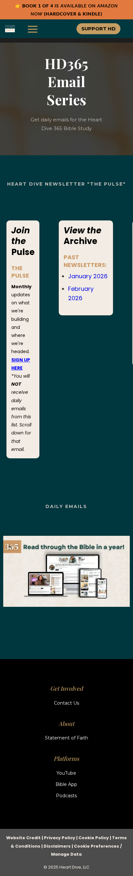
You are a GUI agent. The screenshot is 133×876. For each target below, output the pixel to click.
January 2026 (87, 276)
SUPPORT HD (98, 29)
